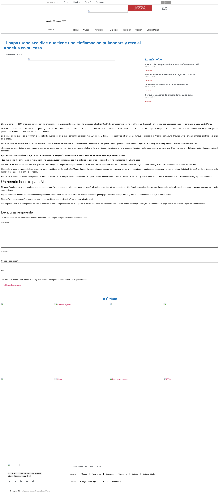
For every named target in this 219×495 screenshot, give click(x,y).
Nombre (5, 252)
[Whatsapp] (32, 480)
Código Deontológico (89, 481)
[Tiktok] (27, 480)
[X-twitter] (15, 480)
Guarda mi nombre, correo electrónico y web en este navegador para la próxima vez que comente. (45, 280)
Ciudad (86, 30)
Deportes (114, 30)
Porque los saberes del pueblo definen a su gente (169, 95)
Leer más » (148, 70)
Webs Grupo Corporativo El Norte (87, 466)
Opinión (138, 30)
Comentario (6, 222)
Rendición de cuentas (112, 481)
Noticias (75, 30)
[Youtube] (169, 2)
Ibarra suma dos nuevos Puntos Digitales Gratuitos (170, 74)
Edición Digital (152, 30)
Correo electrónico (9, 261)
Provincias (98, 30)
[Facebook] (162, 2)
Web (3, 270)
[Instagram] (21, 480)
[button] (103, 466)
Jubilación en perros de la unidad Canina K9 (166, 85)
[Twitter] (166, 2)
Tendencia (126, 30)
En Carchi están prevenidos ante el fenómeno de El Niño (172, 64)
